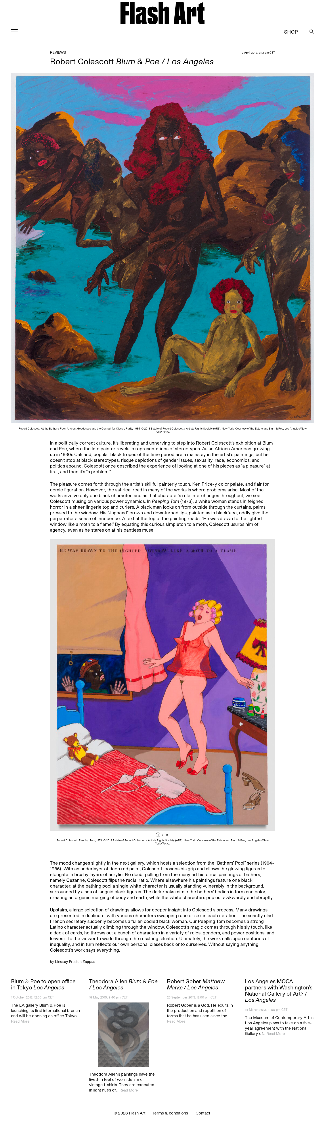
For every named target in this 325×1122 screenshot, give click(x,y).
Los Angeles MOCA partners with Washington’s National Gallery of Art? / (278, 990)
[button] (218, 696)
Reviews (58, 52)
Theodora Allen (123, 984)
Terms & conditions (170, 1113)
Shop (291, 31)
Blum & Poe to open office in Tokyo (43, 984)
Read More (20, 1021)
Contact (203, 1113)
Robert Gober (196, 984)
